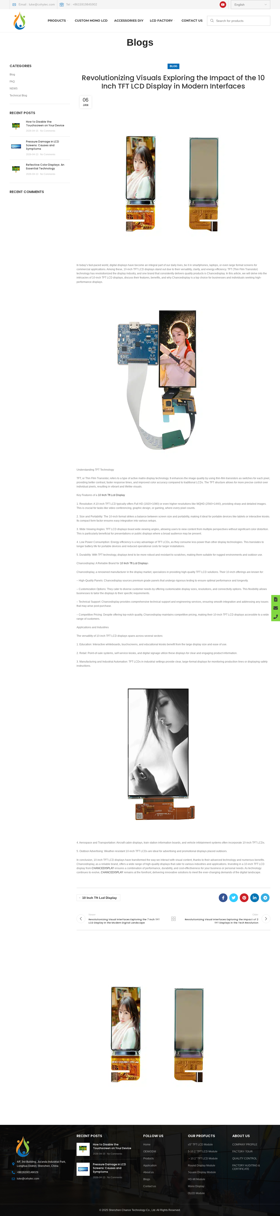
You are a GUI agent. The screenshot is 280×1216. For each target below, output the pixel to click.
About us (148, 1172)
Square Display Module (202, 1172)
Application (150, 1165)
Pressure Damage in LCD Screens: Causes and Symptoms (42, 145)
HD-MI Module (196, 1179)
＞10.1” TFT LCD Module (203, 1158)
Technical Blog (18, 95)
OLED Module (196, 1193)
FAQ (12, 81)
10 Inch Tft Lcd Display (111, 495)
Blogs (146, 1179)
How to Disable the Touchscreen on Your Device (45, 123)
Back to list (173, 918)
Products (148, 1158)
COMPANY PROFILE (244, 1144)
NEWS (14, 88)
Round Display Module (201, 1165)
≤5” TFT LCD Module (200, 1144)
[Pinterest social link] (244, 897)
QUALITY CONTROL (244, 1158)
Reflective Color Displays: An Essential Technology (45, 166)
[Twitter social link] (233, 897)
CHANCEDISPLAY (103, 868)
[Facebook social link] (223, 897)
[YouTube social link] (223, 4)
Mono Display (196, 1186)
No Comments (47, 130)
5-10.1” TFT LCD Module (202, 1151)
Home (146, 1144)
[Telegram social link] (265, 897)
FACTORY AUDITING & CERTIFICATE (246, 1167)
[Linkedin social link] (254, 897)
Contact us (149, 1186)
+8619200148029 (27, 1172)
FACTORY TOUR (242, 1151)
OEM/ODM (149, 1151)
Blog (173, 66)
